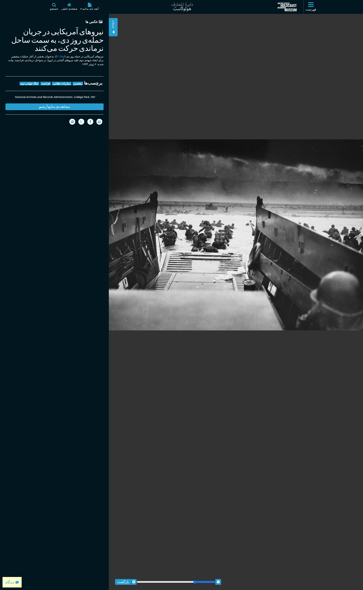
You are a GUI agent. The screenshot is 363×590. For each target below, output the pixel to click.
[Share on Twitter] (81, 122)
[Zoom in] (134, 582)
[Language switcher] (72, 122)
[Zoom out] (218, 582)
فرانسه (45, 83)
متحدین (78, 83)
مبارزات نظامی (61, 83)
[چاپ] (99, 122)
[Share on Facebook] (90, 122)
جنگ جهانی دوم (29, 83)
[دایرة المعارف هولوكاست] (181, 7)
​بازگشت (123, 582)
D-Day (60, 56)
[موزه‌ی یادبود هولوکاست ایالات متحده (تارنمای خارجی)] (287, 7)
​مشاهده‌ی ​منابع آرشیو (54, 106)
